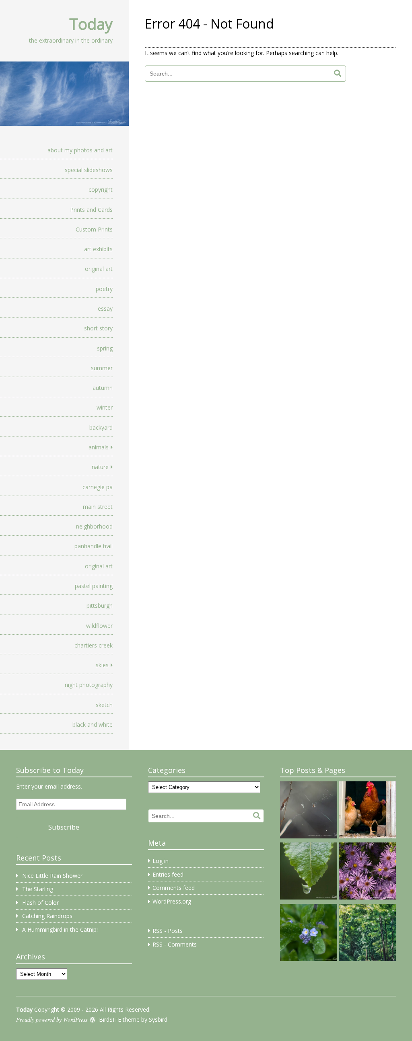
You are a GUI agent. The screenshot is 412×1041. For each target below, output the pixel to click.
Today (91, 23)
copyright (101, 189)
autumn (103, 387)
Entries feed (167, 874)
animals (99, 447)
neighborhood (94, 526)
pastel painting (94, 586)
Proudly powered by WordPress (51, 1019)
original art (99, 269)
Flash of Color (40, 902)
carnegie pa (97, 487)
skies (102, 665)
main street (98, 506)
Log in (160, 861)
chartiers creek (93, 645)
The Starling (37, 889)
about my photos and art (80, 150)
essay (105, 308)
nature (100, 467)
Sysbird (158, 1019)
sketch (104, 705)
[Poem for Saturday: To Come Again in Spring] (308, 811)
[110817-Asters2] (367, 872)
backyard (101, 427)
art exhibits (98, 249)
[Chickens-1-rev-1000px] (367, 811)
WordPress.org (171, 901)
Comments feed (173, 887)
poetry (104, 289)
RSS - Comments (174, 944)
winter (105, 407)
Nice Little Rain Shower (52, 875)
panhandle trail (93, 546)
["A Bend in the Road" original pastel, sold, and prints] (367, 933)
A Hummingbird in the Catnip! (60, 929)
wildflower (99, 625)
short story (98, 328)
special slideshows (89, 170)
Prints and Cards (91, 209)
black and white (92, 724)
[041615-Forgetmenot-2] (308, 933)
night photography (89, 685)
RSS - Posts (167, 930)
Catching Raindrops (47, 916)
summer (102, 368)
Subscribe (63, 827)
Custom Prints (94, 229)
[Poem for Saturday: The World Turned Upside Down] (308, 872)
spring (105, 348)
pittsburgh (100, 605)
